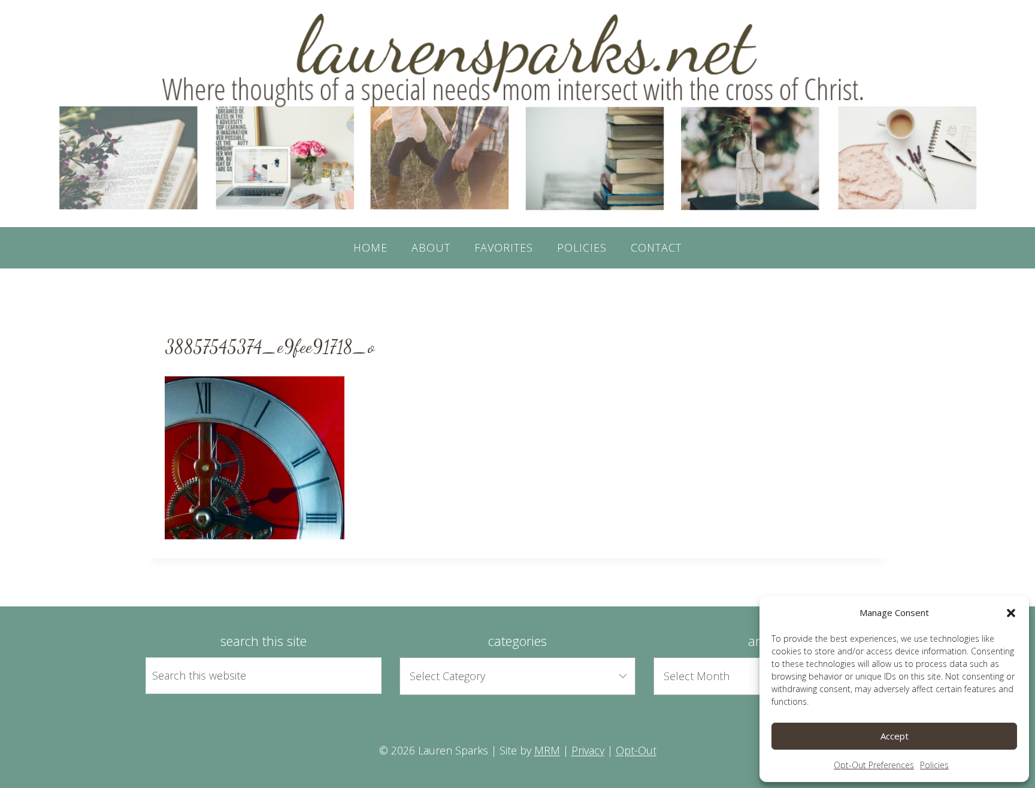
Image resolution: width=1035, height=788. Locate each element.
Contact (656, 247)
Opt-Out (636, 750)
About (430, 247)
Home (370, 247)
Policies (934, 765)
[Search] (359, 675)
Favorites (503, 247)
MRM (547, 750)
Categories (517, 641)
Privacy (587, 750)
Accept (894, 736)
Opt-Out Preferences (874, 765)
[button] (1011, 613)
